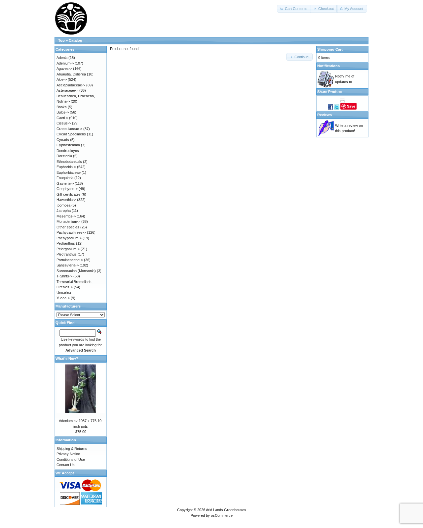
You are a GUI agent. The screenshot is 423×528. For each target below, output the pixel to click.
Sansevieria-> (68, 265)
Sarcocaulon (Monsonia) (76, 271)
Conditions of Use (71, 459)
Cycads (63, 140)
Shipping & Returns (72, 449)
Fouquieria (65, 178)
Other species (68, 227)
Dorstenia (64, 156)
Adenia (62, 58)
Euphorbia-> (66, 167)
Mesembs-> (66, 216)
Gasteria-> (65, 183)
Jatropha (64, 211)
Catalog (75, 40)
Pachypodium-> (69, 238)
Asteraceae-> (67, 90)
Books (62, 107)
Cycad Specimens (71, 134)
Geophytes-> (67, 189)
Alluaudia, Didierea (71, 74)
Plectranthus (67, 254)
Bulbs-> (63, 112)
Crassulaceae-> (69, 129)
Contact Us (66, 465)
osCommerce (222, 515)
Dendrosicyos (68, 151)
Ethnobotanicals (69, 162)
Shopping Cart (330, 49)
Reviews (324, 115)
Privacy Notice (68, 454)
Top (61, 40)
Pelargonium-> (68, 249)
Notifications (328, 66)
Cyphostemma (68, 145)
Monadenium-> (68, 221)
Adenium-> (65, 63)
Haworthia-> (66, 200)
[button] (294, 9)
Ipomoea (63, 205)
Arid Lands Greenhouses (226, 510)
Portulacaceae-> (70, 260)
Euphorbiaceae (69, 172)
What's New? (67, 358)
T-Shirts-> (64, 276)
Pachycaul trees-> (71, 232)
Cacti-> (62, 118)
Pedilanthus (66, 243)
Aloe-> (62, 79)
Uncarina (64, 293)
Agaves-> (64, 69)
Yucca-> (63, 298)
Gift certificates (69, 194)
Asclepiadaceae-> (71, 85)
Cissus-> (64, 123)
